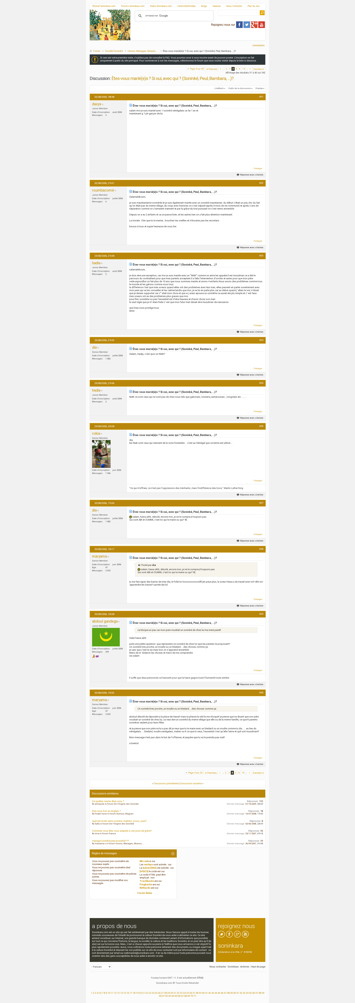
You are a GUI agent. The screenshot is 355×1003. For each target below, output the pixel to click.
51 (237, 993)
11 (112, 993)
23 (149, 993)
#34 (261, 340)
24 (153, 993)
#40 (261, 692)
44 (215, 993)
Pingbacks (146, 884)
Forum (96, 51)
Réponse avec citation (251, 175)
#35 (261, 383)
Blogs (204, 6)
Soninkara (233, 966)
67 (182, 995)
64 (173, 995)
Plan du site (253, 6)
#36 (261, 426)
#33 (261, 255)
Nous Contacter (234, 6)
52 (241, 993)
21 (143, 993)
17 (131, 993)
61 (163, 995)
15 (124, 993)
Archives (244, 966)
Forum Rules (144, 893)
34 (184, 993)
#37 (261, 503)
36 (190, 993)
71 (195, 995)
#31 (261, 96)
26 (159, 993)
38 (197, 993)
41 (206, 993)
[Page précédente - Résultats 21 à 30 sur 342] (220, 69)
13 (118, 993)
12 (115, 993)
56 (253, 993)
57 (256, 993)
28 (165, 993)
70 (191, 995)
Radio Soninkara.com (161, 6)
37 (193, 993)
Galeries (217, 6)
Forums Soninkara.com (133, 6)
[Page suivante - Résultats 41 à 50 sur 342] (250, 69)
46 (222, 993)
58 (259, 993)
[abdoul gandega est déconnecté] (106, 637)
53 (244, 993)
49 (231, 993)
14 (243, 69)
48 (228, 993)
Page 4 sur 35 (197, 69)
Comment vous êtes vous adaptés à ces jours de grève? (122, 830)
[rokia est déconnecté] (101, 454)
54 (247, 993)
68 (185, 995)
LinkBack (219, 88)
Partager (258, 168)
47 (225, 993)
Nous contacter (217, 966)
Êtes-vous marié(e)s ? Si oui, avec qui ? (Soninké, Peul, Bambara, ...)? (172, 78)
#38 (261, 549)
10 (109, 993)
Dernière (257, 69)
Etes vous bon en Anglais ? (106, 811)
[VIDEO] (144, 871)
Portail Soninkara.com (104, 6)
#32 (261, 183)
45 (219, 993)
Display (259, 88)
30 (171, 993)
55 (250, 993)
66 (179, 995)
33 (181, 993)
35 (187, 993)
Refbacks (145, 887)
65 (176, 995)
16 (127, 993)
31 (175, 993)
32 (178, 993)
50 (234, 993)
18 (134, 993)
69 (188, 995)
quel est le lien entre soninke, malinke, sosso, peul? (119, 821)
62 (166, 995)
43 (212, 993)
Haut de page (258, 966)
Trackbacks (147, 881)
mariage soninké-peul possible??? (110, 840)
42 (209, 993)
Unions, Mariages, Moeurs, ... (143, 51)
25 (156, 993)
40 (203, 993)
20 (140, 993)
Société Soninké (114, 51)
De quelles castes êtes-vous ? (108, 801)
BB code (144, 861)
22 (146, 993)
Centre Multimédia (186, 6)
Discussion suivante (191, 783)
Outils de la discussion (239, 88)
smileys (148, 864)
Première (213, 69)
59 (263, 993)
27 (162, 993)
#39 (261, 614)
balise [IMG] (150, 867)
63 (169, 995)
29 (168, 993)
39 (200, 993)
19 (137, 993)
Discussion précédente (166, 783)
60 (160, 995)
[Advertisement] (198, 37)
